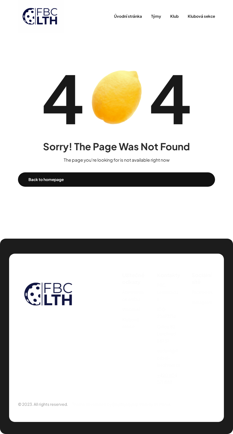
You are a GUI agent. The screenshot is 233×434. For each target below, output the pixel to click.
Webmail (131, 309)
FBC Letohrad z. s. (168, 292)
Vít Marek (162, 404)
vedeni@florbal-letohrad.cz (168, 357)
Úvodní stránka (128, 16)
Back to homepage (46, 179)
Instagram (202, 302)
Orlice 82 (166, 326)
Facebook (202, 292)
